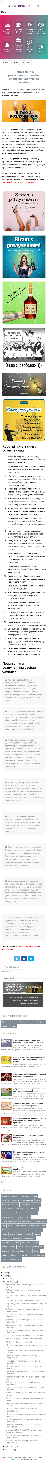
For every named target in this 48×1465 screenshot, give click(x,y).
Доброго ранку (7, 1213)
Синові (20, 1247)
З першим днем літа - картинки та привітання (25, 1301)
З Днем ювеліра (26, 1221)
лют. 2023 (10, 1446)
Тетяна (14, 1251)
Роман (35, 1242)
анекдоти (15, 1196)
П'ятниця (30, 1022)
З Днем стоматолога (9, 1221)
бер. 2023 (10, 1282)
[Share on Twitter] (31, 958)
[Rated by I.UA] (6, 1183)
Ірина (10, 1225)
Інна (3, 1225)
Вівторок (13, 1022)
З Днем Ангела (7, 1217)
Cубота (4, 1022)
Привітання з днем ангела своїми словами (24, 1342)
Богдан (34, 1196)
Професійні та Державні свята (23, 1238)
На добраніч (28, 1230)
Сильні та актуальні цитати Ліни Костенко (23, 1339)
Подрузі (37, 1234)
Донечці (19, 1213)
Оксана (12, 1234)
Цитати (4, 1255)
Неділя (22, 1022)
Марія (11, 1230)
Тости (29, 1251)
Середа (4, 1026)
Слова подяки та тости (34, 1247)
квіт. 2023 (10, 1279)
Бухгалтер (5, 1200)
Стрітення (5, 1251)
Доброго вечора (32, 1209)
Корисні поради (20, 1225)
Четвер (13, 1026)
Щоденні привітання (37, 1255)
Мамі (4, 1230)
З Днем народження (22, 1217)
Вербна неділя (28, 1200)
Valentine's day (15, 1259)
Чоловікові (23, 1255)
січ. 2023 (10, 1450)
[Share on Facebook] (24, 958)
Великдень (16, 1200)
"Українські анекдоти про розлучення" (18, 182)
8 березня (5, 1196)
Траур (36, 1251)
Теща (22, 1251)
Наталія (38, 1230)
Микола (18, 1230)
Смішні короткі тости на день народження (24, 1336)
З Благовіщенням (30, 1213)
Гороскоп (36, 1204)
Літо (43, 1225)
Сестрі (12, 1247)
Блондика (25, 1196)
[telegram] (17, 958)
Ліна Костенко (34, 1225)
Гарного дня (25, 1204)
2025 (6, 1273)
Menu (3, 12)
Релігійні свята (7, 1242)
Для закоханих (7, 1209)
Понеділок (40, 1022)
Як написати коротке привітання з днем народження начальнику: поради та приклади (29, 1120)
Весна (38, 1200)
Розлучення (26, 1242)
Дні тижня (19, 1209)
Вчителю (15, 1204)
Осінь (20, 1234)
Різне (17, 1242)
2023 (6, 1276)
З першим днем (39, 1221)
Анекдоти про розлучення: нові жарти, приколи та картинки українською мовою (24, 1000)
